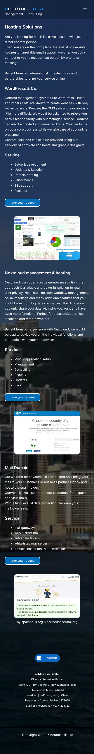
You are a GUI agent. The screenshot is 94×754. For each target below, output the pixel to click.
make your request (22, 202)
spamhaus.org (32, 622)
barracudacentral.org (62, 622)
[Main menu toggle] (85, 9)
